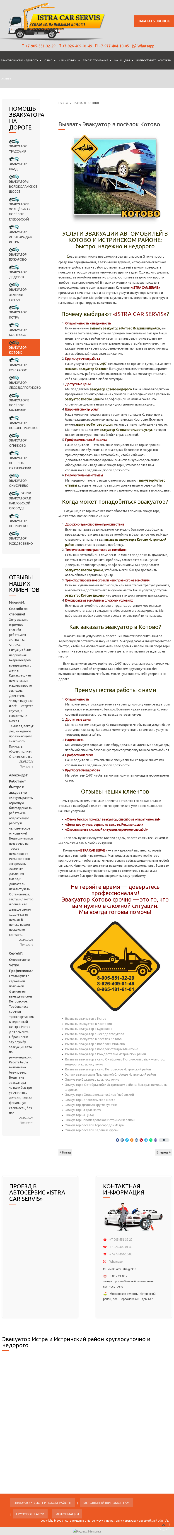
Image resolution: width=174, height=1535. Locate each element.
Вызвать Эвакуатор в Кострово (88, 1024)
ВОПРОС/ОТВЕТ (146, 60)
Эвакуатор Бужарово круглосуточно (92, 1079)
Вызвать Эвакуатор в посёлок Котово (93, 1039)
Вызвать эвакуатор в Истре (85, 1018)
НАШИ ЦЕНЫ (122, 60)
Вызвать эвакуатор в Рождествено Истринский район (105, 1054)
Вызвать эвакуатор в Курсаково (88, 1029)
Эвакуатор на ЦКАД (79, 1115)
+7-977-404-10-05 (114, 46)
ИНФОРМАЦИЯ (67, 1514)
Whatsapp (146, 46)
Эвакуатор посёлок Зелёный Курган (91, 1130)
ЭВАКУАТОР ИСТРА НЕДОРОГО (19, 60)
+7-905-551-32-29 (41, 46)
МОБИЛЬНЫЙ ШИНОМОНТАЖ (106, 1502)
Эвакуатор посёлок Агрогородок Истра (94, 1125)
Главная (63, 103)
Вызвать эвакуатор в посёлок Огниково (95, 1044)
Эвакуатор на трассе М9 (83, 1110)
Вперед (163, 1152)
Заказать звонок (154, 21)
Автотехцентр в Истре (80, 1520)
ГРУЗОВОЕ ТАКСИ (30, 1514)
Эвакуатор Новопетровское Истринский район (100, 1120)
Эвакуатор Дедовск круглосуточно (91, 1105)
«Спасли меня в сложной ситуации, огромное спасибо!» (106, 829)
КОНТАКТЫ (164, 60)
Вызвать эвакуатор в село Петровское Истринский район (108, 1069)
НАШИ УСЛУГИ (67, 60)
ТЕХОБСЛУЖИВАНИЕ (95, 60)
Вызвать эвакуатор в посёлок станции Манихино (101, 1049)
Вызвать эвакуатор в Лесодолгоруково (94, 1034)
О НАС (48, 60)
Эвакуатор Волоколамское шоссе (90, 1100)
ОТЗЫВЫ (6, 78)
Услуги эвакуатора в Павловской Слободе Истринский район (110, 1074)
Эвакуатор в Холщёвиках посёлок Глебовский (99, 1094)
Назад (66, 1152)
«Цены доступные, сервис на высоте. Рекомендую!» (104, 824)
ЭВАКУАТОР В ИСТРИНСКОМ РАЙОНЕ (43, 1502)
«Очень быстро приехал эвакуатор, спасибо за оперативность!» (112, 819)
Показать (26, 766)
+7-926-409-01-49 (77, 46)
